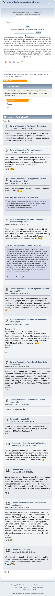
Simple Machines (37, 587)
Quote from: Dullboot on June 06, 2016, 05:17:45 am (23, 245)
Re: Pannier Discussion (36, 126)
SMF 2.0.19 (18, 587)
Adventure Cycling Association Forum (21, 2)
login (32, 12)
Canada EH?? (24, 550)
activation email (33, 14)
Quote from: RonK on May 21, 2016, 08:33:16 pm (21, 197)
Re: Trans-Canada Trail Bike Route (33, 443)
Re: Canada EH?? (24, 419)
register (38, 12)
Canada (13, 419)
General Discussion (18, 126)
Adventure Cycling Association (36, 585)
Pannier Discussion (34, 150)
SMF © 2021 (27, 587)
